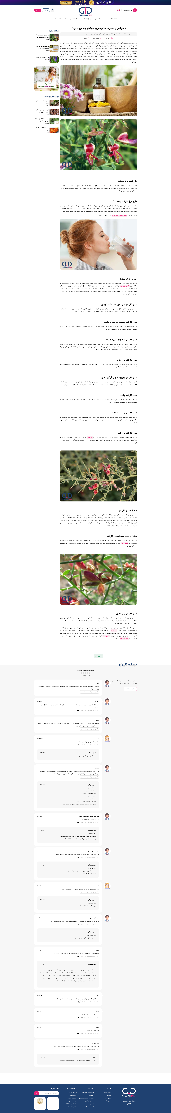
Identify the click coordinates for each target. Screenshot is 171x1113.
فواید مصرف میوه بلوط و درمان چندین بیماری (42, 111)
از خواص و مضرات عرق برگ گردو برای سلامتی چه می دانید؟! (42, 37)
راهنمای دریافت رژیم (100, 19)
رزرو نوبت (46, 10)
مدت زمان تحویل (72, 1098)
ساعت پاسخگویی (72, 1092)
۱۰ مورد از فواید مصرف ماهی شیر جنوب (42, 129)
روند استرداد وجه (72, 1101)
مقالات (124, 34)
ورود (128, 10)
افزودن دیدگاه (130, 689)
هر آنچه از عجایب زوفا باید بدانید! (42, 59)
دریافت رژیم (37, 10)
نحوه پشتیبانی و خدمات (87, 1101)
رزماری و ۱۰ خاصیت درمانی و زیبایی (42, 102)
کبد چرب (90, 438)
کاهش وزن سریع (125, 286)
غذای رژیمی (124, 543)
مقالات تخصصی (74, 19)
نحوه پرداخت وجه (89, 1104)
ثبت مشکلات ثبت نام (60, 19)
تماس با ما (108, 1098)
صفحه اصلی (113, 19)
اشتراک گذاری (96, 38)
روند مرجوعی (73, 1095)
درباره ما (108, 1101)
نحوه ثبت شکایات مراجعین (86, 1098)
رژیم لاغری (114, 631)
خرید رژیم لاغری (98, 656)
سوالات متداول (107, 1092)
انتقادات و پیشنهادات (71, 1104)
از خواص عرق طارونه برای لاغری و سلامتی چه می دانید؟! (43, 48)
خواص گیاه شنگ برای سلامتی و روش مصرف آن (41, 120)
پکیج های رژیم (87, 19)
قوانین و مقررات (89, 1107)
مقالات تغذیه (117, 34)
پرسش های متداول (71, 1107)
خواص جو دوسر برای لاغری (119, 216)
